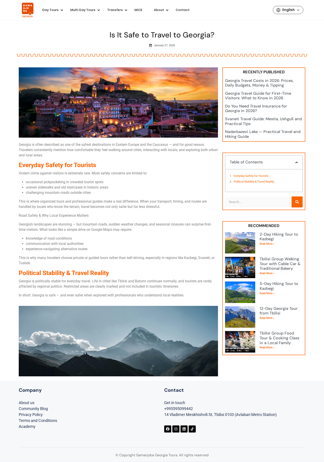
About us (26, 402)
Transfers (115, 10)
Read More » (267, 243)
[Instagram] (175, 428)
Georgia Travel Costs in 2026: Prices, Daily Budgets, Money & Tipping (259, 83)
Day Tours (50, 10)
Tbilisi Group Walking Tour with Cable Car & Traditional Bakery (280, 263)
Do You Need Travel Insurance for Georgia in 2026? (256, 108)
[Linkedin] (184, 428)
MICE (138, 10)
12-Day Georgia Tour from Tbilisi (279, 311)
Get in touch (174, 402)
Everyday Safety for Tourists (251, 175)
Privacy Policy (31, 414)
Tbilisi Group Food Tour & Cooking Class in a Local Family (279, 338)
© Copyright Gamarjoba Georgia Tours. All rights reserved (162, 455)
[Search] (297, 201)
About (159, 10)
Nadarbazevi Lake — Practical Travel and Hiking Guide (262, 134)
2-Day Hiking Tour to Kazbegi (279, 237)
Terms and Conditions (38, 420)
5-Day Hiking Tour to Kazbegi (279, 286)
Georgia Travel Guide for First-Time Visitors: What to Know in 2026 (258, 96)
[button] (296, 162)
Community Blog (33, 408)
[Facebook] (167, 428)
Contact (183, 10)
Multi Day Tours (82, 10)
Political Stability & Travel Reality (254, 181)
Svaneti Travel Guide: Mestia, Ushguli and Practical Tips (263, 121)
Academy (27, 426)
